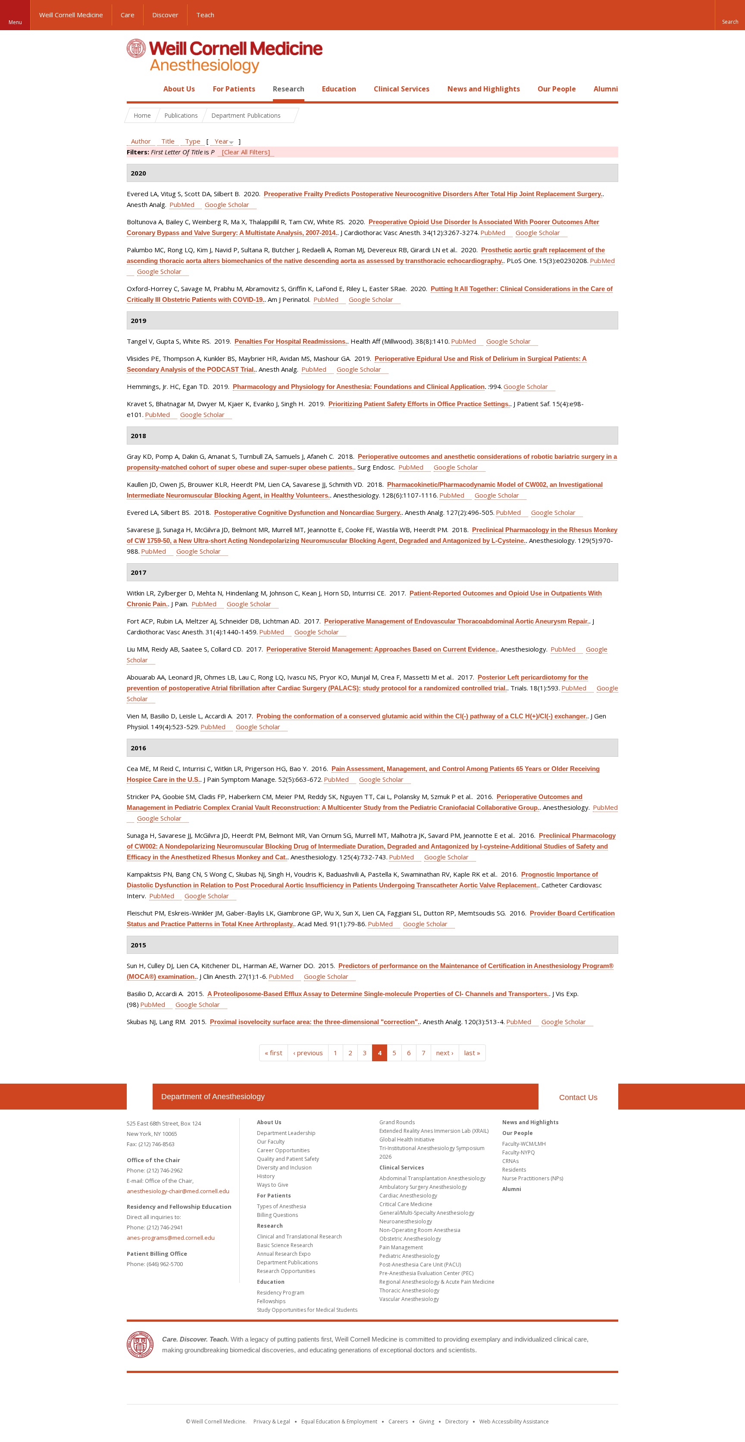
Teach (205, 14)
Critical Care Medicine (405, 1204)
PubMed (181, 204)
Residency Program (280, 1292)
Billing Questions (277, 1215)
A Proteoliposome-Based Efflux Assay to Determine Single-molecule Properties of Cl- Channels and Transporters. (378, 993)
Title (168, 141)
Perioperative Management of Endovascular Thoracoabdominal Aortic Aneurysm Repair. (456, 621)
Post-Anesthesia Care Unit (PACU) (420, 1264)
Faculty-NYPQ (518, 1152)
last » (472, 1052)
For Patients (234, 89)
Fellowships (271, 1301)
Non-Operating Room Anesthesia (419, 1230)
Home (136, 89)
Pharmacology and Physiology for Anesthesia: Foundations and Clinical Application (359, 386)
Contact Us (578, 1097)
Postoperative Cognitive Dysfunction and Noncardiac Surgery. (307, 512)
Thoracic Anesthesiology (409, 1290)
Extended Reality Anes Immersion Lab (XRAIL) (433, 1131)
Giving (426, 1421)
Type (192, 141)
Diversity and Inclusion (284, 1167)
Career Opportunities (283, 1150)
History (266, 1176)
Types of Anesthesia (281, 1206)
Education (339, 89)
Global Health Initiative (407, 1139)
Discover (165, 14)
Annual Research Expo (284, 1253)
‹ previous (308, 1052)
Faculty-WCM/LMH (524, 1143)
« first (273, 1052)
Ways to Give (272, 1184)
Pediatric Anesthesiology (409, 1256)
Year (222, 141)
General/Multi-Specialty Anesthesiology (426, 1212)
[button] (730, 15)
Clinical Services (401, 89)
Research (288, 89)
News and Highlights (484, 89)
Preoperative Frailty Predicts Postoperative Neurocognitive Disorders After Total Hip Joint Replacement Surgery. (433, 193)
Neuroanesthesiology (405, 1221)
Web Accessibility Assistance (514, 1421)
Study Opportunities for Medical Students (307, 1309)
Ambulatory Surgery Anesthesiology (423, 1187)
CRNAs (510, 1161)
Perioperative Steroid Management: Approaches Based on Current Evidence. (381, 649)
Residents (514, 1169)
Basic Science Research (285, 1245)
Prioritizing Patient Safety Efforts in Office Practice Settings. (419, 404)
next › (445, 1052)
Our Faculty (271, 1141)
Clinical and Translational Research (299, 1236)
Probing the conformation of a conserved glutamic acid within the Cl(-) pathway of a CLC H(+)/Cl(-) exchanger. (422, 716)
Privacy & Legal (272, 1421)
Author (141, 141)
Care (128, 14)
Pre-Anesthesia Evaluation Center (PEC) (426, 1273)
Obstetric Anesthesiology (410, 1238)
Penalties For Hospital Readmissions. (291, 341)
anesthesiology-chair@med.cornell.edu (178, 1191)
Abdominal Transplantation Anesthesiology (432, 1178)
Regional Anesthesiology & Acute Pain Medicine (437, 1281)
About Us (179, 89)
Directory (456, 1421)
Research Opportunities (286, 1271)
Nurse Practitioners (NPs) (532, 1178)
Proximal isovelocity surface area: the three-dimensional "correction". (314, 1021)
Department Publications (287, 1262)
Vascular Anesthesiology (409, 1299)
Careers (398, 1421)
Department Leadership (286, 1133)
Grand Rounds (397, 1122)
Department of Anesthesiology (213, 1096)
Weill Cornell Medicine (71, 14)
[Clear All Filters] (246, 151)
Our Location (140, 1097)
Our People (557, 89)
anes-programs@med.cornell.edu (171, 1237)
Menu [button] (15, 22)
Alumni (606, 89)
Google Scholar (227, 204)
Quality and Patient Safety (288, 1159)
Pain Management (401, 1247)
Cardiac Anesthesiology (408, 1195)
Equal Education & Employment (339, 1421)
